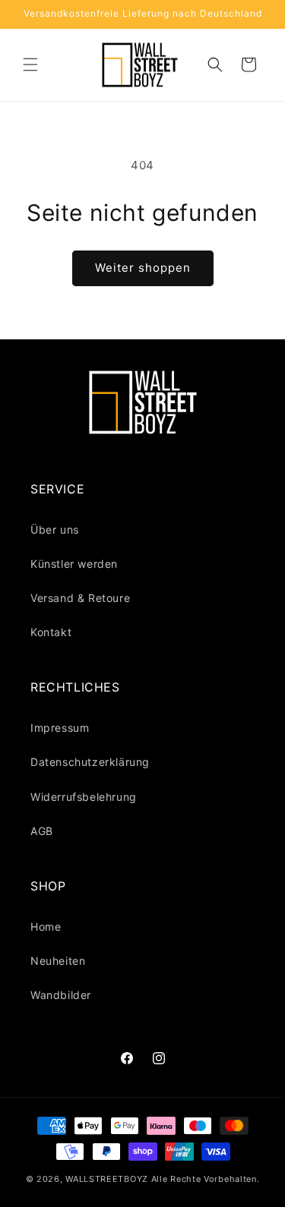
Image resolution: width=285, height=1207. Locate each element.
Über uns (54, 529)
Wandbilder (60, 994)
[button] (30, 64)
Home (45, 926)
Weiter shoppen (143, 267)
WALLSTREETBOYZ (106, 1179)
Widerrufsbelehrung (83, 796)
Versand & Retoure (80, 597)
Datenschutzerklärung (90, 761)
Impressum (59, 727)
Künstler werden (74, 563)
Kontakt (50, 632)
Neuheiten (57, 960)
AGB (41, 830)
